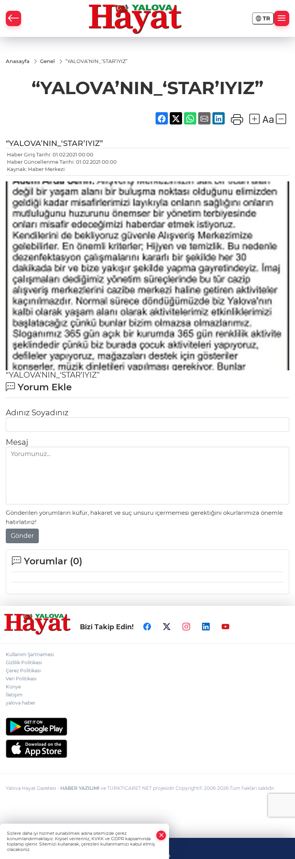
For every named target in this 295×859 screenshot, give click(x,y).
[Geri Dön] (13, 18)
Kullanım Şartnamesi (30, 654)
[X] (166, 626)
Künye (13, 687)
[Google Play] (147, 727)
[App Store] (147, 749)
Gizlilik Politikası (24, 662)
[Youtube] (225, 626)
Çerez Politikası (23, 670)
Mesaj (17, 442)
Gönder (22, 535)
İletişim (14, 695)
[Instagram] (186, 626)
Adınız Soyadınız (37, 412)
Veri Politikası (21, 679)
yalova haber (20, 703)
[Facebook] (147, 626)
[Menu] (281, 18)
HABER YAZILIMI (79, 788)
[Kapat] (161, 835)
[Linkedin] (206, 626)
